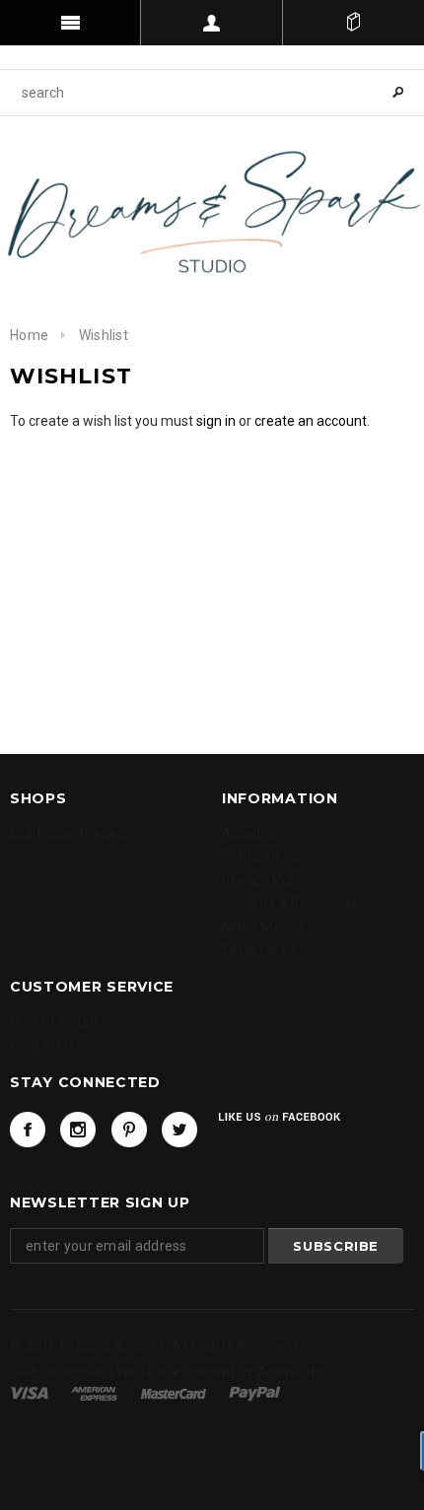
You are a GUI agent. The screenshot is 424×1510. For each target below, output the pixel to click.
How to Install (53, 1022)
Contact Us (45, 1045)
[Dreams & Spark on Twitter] (179, 1129)
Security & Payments (289, 903)
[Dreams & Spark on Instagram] (78, 1129)
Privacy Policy (266, 880)
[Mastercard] (173, 1392)
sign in (216, 421)
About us (251, 834)
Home (29, 335)
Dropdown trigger (211, 22)
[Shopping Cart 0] (353, 22)
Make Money (263, 926)
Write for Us (260, 949)
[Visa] (29, 1392)
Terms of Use (265, 856)
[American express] (94, 1392)
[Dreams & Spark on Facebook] (27, 1129)
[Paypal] (255, 1392)
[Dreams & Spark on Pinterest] (129, 1129)
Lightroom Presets (70, 834)
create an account (310, 421)
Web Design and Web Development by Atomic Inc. (169, 1372)
